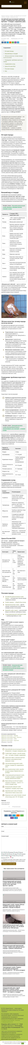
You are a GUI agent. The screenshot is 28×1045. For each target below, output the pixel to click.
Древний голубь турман (11, 610)
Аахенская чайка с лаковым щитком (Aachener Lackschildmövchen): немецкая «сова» (15, 759)
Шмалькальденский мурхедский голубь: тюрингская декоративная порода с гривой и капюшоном (14, 947)
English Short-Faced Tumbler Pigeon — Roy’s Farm (11, 737)
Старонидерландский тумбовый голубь (15, 614)
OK (22, 1043)
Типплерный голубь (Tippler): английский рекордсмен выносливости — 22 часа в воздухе (14, 969)
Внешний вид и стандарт (11, 53)
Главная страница (5, 15)
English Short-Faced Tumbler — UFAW (8, 738)
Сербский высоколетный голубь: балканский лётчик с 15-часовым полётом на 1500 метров (13, 926)
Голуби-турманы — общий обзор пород (15, 602)
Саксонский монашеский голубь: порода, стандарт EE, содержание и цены (14, 765)
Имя (2, 826)
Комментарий (5, 836)
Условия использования (7, 1020)
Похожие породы (9, 68)
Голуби (11, 15)
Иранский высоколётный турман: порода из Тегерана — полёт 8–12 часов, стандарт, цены (14, 782)
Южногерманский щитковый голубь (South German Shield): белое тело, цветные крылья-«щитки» (12, 883)
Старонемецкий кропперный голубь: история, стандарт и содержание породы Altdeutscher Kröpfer (14, 776)
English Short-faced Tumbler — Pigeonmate (10, 740)
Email (2, 831)
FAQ (6, 71)
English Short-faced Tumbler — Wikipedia (9, 735)
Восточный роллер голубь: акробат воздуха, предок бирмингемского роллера (14, 771)
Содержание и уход (10, 64)
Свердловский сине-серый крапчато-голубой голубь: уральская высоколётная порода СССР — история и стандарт (13, 990)
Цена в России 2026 (10, 66)
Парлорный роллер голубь (12, 604)
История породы (9, 51)
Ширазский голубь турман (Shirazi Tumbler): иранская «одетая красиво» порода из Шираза (13, 906)
